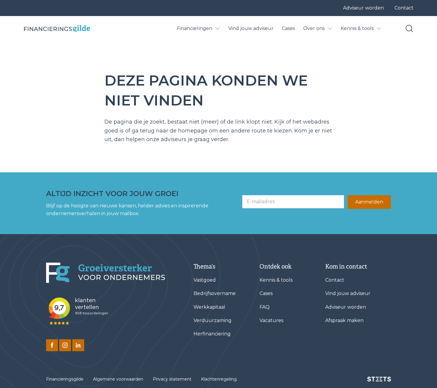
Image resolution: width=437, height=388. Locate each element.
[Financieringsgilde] (105, 273)
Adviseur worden (363, 8)
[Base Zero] (56, 28)
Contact (404, 8)
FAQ (265, 307)
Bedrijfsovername (215, 293)
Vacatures (271, 320)
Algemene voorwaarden (118, 379)
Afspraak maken (344, 320)
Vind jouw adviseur (250, 28)
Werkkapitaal (209, 307)
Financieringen (194, 28)
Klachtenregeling (219, 379)
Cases (288, 28)
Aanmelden (369, 202)
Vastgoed (205, 280)
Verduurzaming (213, 320)
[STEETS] (379, 379)
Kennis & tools (357, 28)
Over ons (314, 28)
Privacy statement (172, 379)
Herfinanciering (212, 334)
